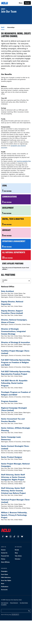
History (3, 559)
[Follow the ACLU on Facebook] (2, 536)
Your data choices (24, 602)
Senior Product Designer (11, 457)
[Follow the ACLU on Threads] (18, 536)
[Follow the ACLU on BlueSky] (22, 536)
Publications (4, 586)
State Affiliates (5, 562)
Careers (3, 549)
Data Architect (7, 291)
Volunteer (17, 559)
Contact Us (4, 552)
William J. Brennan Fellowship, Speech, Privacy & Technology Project (14, 514)
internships (10, 27)
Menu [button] (20, 3)
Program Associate (9, 401)
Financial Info (5, 556)
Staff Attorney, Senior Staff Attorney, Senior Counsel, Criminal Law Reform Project (13, 490)
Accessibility (4, 604)
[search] (29, 611)
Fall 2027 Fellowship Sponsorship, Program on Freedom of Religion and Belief (15, 362)
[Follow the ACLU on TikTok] (14, 536)
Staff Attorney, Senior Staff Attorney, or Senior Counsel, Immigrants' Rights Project (13, 477)
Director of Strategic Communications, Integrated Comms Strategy (13, 331)
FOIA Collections (6, 577)
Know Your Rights (6, 580)
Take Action (18, 556)
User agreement (4, 602)
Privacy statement (14, 602)
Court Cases (4, 574)
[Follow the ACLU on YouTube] (6, 536)
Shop (16, 552)
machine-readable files (24, 161)
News (2, 583)
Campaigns (4, 571)
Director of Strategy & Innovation (15, 342)
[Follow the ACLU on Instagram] (10, 536)
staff (2, 27)
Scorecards (4, 589)
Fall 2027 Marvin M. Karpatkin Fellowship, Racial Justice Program (14, 383)
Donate (27, 3)
